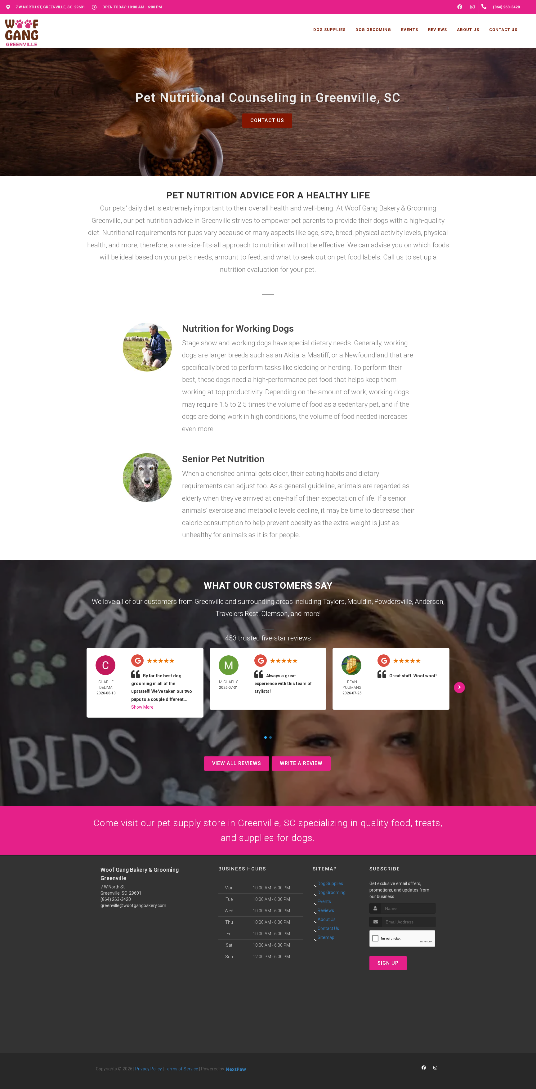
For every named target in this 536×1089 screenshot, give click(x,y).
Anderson (429, 601)
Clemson (274, 614)
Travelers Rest (237, 614)
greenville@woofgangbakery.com (133, 905)
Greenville (209, 601)
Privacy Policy (148, 1068)
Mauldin (359, 601)
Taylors (334, 601)
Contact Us (267, 120)
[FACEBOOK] (459, 7)
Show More (142, 707)
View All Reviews (236, 763)
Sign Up (388, 963)
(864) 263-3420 (115, 899)
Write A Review (301, 763)
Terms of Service (181, 1068)
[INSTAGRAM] (472, 7)
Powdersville (393, 601)
